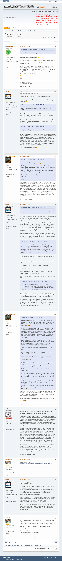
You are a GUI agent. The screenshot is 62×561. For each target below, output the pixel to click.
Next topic (54, 38)
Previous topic (47, 38)
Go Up (6, 542)
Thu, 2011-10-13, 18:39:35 (25, 204)
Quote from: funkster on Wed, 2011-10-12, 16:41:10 (33, 49)
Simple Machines (14, 557)
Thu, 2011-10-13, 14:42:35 (25, 156)
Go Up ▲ (57, 557)
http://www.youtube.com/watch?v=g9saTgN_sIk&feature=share (36, 463)
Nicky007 (10, 46)
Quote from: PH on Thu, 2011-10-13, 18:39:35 (32, 317)
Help (45, 557)
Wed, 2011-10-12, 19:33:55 (25, 91)
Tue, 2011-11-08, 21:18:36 (25, 459)
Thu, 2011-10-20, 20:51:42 (25, 409)
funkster (10, 459)
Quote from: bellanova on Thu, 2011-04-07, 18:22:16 (33, 105)
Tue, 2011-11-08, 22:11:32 (25, 479)
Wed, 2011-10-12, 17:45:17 (25, 46)
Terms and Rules (50, 557)
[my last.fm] (6, 427)
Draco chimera (11, 156)
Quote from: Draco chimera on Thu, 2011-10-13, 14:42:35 (34, 207)
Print (55, 42)
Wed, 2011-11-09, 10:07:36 (25, 517)
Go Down (7, 42)
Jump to (36, 548)
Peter (8, 409)
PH (8, 91)
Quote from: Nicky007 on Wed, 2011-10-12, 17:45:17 (33, 159)
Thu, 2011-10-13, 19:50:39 (25, 314)
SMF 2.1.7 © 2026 (6, 557)
